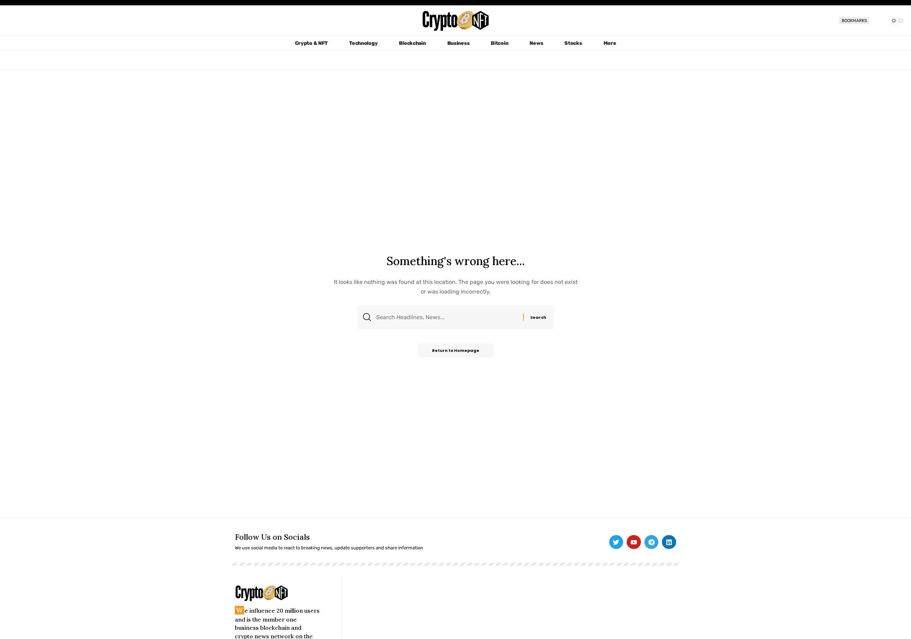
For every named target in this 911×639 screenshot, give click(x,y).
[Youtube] (634, 542)
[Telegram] (651, 542)
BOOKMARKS (854, 20)
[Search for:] (447, 317)
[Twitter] (616, 542)
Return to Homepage (455, 350)
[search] (877, 20)
